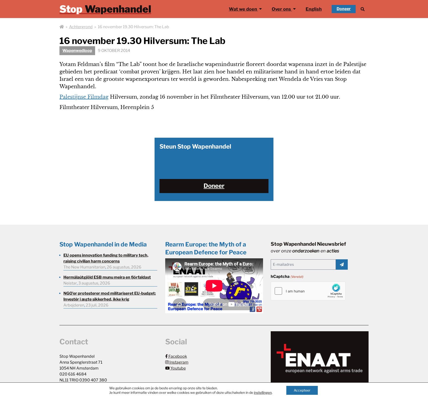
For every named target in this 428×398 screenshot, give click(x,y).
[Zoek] (363, 9)
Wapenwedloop (77, 50)
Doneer (344, 8)
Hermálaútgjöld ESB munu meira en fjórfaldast (107, 277)
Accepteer (302, 390)
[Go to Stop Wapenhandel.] (61, 26)
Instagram (178, 362)
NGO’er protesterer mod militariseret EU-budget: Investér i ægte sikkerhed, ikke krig (109, 296)
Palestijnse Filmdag (83, 97)
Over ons (282, 9)
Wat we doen (243, 9)
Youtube (178, 368)
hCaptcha (287, 276)
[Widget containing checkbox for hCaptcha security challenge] (308, 291)
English (314, 9)
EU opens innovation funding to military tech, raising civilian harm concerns (105, 258)
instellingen (263, 392)
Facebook (177, 356)
